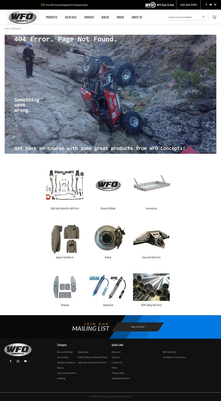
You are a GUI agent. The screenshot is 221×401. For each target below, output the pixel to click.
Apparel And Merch (66, 362)
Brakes (60, 367)
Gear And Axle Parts (66, 373)
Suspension (83, 352)
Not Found (16, 28)
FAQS (114, 367)
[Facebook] (206, 5)
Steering (61, 378)
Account (116, 357)
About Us (116, 352)
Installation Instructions (174, 357)
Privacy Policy (118, 373)
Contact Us (117, 362)
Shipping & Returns (121, 378)
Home (7, 28)
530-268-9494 (188, 4)
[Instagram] (215, 5)
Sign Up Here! (138, 327)
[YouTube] (211, 5)
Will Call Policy (169, 352)
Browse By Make (65, 352)
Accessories (63, 357)
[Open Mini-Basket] (214, 17)
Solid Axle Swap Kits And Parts (92, 362)
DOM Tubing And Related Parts (93, 357)
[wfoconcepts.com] (22, 17)
